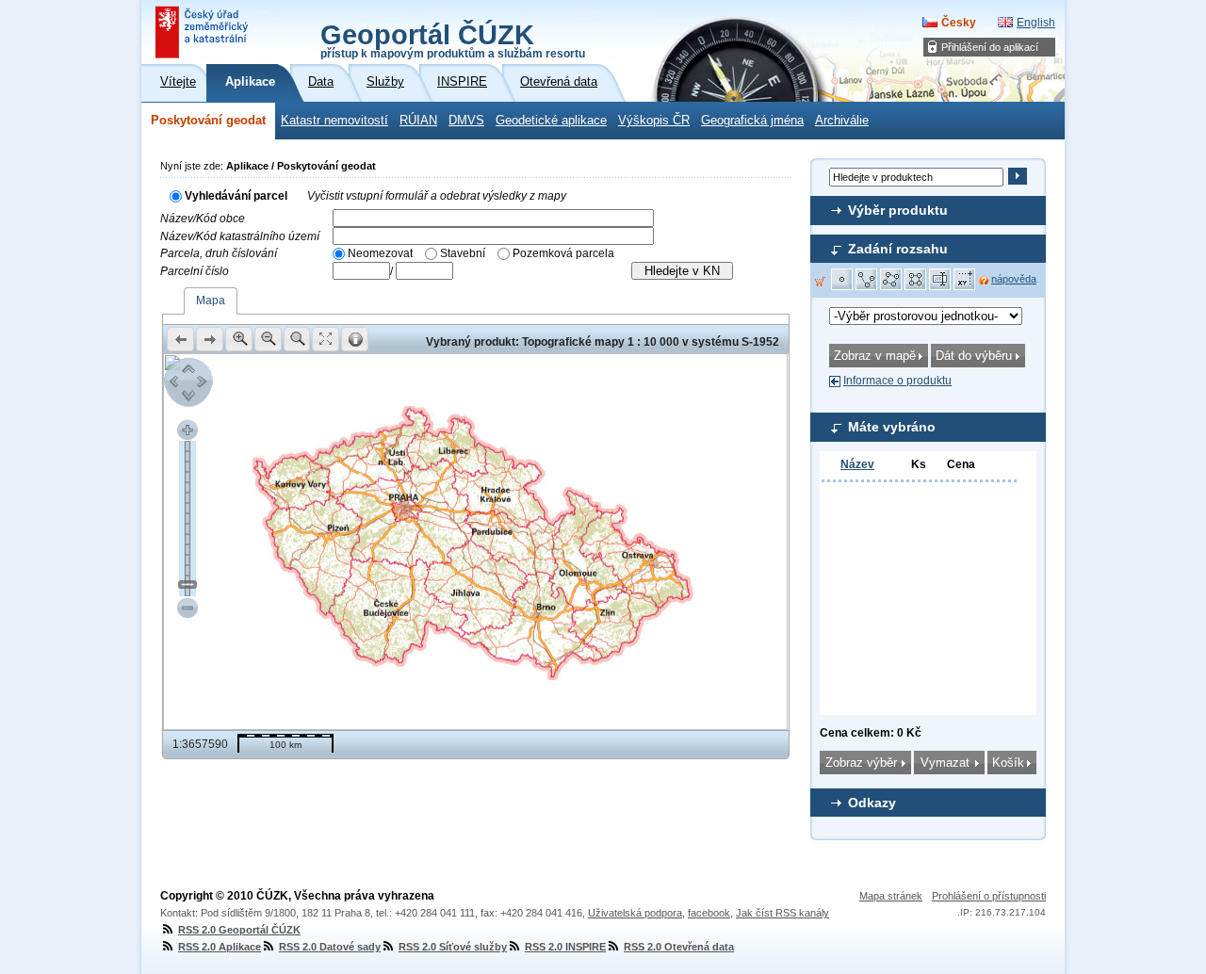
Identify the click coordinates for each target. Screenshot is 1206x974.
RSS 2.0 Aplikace (219, 946)
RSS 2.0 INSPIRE (565, 946)
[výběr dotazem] (940, 279)
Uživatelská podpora (635, 912)
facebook (709, 912)
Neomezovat (380, 253)
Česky (958, 22)
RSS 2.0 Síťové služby (453, 946)
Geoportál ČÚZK (452, 39)
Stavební (462, 253)
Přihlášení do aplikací (989, 47)
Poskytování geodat (208, 120)
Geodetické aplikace (551, 120)
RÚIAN (418, 120)
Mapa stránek (890, 895)
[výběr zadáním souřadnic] (964, 279)
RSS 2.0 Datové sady (330, 946)
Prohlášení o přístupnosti (989, 895)
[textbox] (493, 218)
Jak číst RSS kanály (782, 912)
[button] (842, 279)
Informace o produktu (897, 380)
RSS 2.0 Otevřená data (679, 946)
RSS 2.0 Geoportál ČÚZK (239, 929)
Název (857, 464)
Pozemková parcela (563, 253)
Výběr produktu (898, 210)
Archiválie (842, 120)
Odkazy (872, 802)
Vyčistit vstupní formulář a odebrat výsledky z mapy (436, 196)
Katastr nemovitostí (334, 120)
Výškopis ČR (654, 120)
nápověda (1013, 278)
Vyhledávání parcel (236, 196)
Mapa (210, 300)
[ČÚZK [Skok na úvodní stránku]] (203, 32)
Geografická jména (752, 120)
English (1036, 22)
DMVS (466, 120)
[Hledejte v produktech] (1017, 176)
